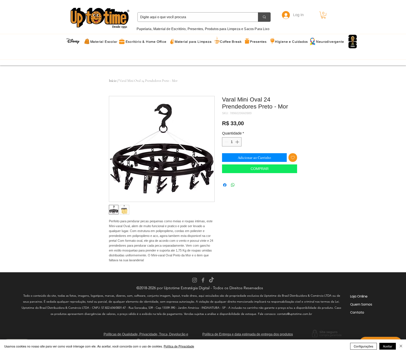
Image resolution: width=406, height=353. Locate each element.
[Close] (400, 346)
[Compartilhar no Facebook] (224, 185)
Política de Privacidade (179, 346)
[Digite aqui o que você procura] (264, 17)
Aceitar (387, 346)
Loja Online (359, 296)
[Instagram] (194, 280)
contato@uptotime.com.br (294, 314)
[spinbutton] (231, 142)
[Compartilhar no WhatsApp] (232, 185)
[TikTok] (211, 280)
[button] (323, 15)
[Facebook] (203, 280)
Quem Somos (361, 304)
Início (113, 81)
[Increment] (237, 142)
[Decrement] (226, 142)
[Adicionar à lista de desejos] (292, 157)
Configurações (363, 346)
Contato (357, 312)
